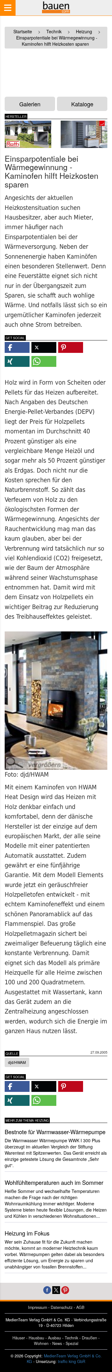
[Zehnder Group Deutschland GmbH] (84, 134)
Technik (71, 1338)
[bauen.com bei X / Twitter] (56, 1289)
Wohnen (41, 1343)
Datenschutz (61, 1307)
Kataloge (82, 104)
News (57, 1343)
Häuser (18, 1338)
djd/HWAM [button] (17, 1062)
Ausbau (54, 1338)
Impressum (37, 1307)
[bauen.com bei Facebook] (47, 1289)
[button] (17, 347)
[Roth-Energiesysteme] (28, 134)
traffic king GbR (71, 1361)
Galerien (29, 104)
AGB (80, 1307)
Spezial (72, 1343)
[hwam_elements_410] (56, 700)
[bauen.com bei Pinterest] (65, 1289)
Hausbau (36, 1338)
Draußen (89, 1338)
